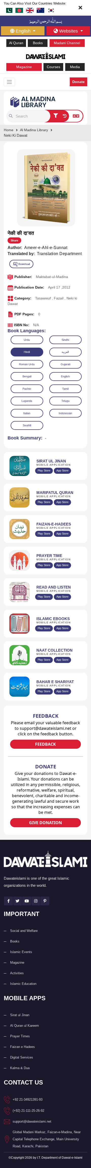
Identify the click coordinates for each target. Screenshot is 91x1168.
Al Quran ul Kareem (24, 1025)
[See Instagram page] (35, 901)
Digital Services (21, 1057)
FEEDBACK (45, 744)
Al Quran (16, 43)
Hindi (27, 351)
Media (75, 67)
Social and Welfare (24, 931)
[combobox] (32, 116)
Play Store (44, 470)
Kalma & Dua (20, 1068)
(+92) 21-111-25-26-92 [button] (28, 1111)
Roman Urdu (27, 364)
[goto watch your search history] (64, 116)
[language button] (76, 116)
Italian (26, 413)
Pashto (26, 388)
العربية (65, 351)
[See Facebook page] (8, 901)
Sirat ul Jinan (19, 1015)
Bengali (26, 376)
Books (38, 43)
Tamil (65, 388)
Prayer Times (20, 1036)
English (65, 376)
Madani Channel (67, 43)
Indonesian (65, 413)
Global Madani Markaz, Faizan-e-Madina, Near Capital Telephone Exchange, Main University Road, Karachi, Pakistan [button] (47, 1139)
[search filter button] (55, 116)
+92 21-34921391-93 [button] (27, 1099)
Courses (53, 67)
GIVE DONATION (45, 822)
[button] (11, 116)
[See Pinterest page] (44, 901)
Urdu (27, 339)
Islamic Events (21, 952)
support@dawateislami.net (32, 1121)
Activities (17, 973)
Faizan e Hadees (22, 1047)
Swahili (27, 425)
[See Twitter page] (17, 901)
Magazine (24, 67)
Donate (78, 82)
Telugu (65, 400)
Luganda (26, 400)
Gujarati (65, 364)
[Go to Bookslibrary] (33, 101)
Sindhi (65, 339)
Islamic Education (23, 984)
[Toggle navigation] (9, 82)
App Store (62, 470)
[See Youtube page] (26, 901)
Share (14, 240)
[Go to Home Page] (45, 54)
